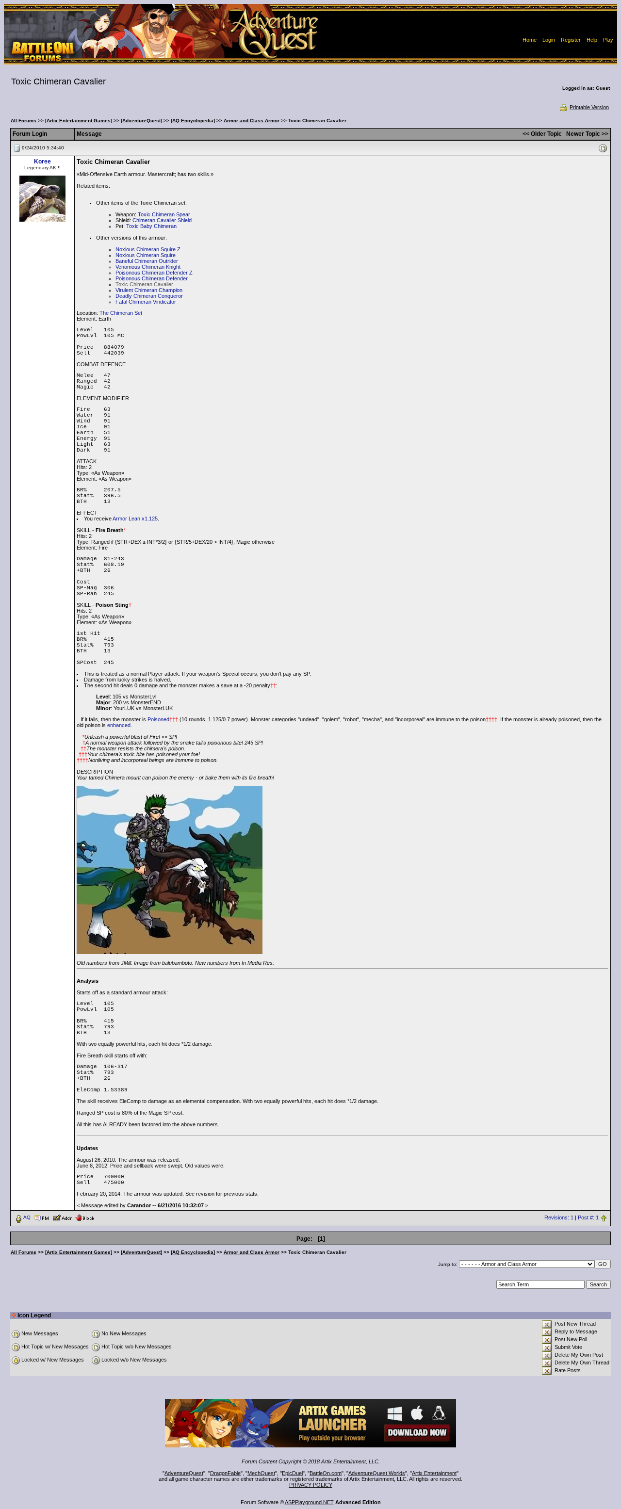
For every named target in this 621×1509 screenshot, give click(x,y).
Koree (42, 161)
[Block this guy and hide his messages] (85, 1217)
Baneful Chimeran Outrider (146, 261)
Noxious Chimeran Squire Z (147, 249)
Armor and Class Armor (251, 120)
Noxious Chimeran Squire (145, 255)
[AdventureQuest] (141, 120)
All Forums (23, 120)
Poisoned (158, 719)
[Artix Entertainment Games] (78, 120)
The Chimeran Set (120, 313)
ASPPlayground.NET (309, 1502)
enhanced (119, 725)
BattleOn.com (326, 1473)
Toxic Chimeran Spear (164, 214)
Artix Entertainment (434, 1473)
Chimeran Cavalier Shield (162, 220)
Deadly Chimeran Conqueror (149, 296)
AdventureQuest (183, 1473)
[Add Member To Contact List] (62, 1217)
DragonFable (225, 1473)
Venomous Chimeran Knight (147, 267)
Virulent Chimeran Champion (148, 290)
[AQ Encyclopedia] (193, 120)
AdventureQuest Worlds (376, 1473)
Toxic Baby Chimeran (151, 226)
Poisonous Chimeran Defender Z (154, 273)
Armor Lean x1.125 (135, 518)
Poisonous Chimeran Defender (151, 278)
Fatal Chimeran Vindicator (145, 302)
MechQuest (261, 1473)
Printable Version (589, 107)
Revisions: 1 (558, 1217)
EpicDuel (292, 1473)
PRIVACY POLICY (310, 1485)
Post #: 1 (588, 1217)
